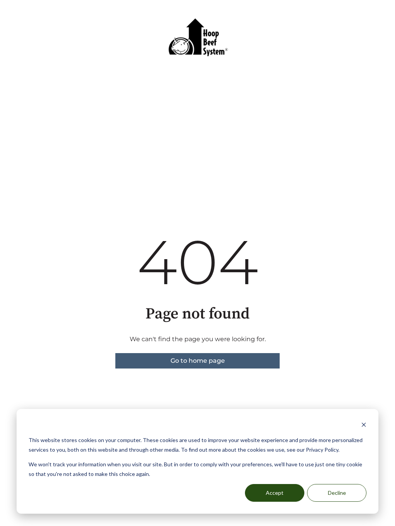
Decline (337, 492)
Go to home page (197, 360)
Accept (275, 492)
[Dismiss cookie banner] (363, 426)
